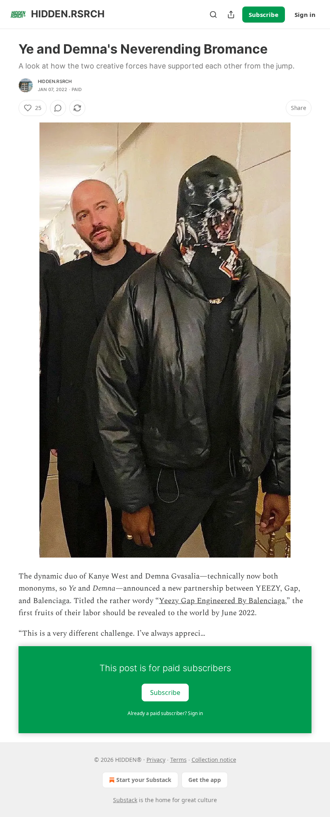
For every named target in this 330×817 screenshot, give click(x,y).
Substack (125, 800)
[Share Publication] (231, 14)
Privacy (155, 759)
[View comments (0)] (58, 108)
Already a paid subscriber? (165, 713)
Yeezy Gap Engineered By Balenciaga (222, 601)
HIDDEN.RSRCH (55, 81)
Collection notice (214, 759)
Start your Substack (143, 780)
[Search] (213, 14)
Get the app (204, 780)
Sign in (305, 14)
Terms (178, 759)
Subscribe (263, 14)
